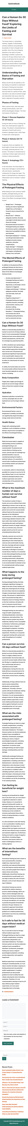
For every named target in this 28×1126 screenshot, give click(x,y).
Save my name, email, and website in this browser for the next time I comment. (15, 1036)
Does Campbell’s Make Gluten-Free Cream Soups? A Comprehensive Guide (12, 1072)
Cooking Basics (8, 991)
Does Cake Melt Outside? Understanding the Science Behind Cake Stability (12, 1107)
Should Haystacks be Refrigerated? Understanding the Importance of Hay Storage (13, 1099)
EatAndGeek (14, 4)
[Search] (4, 1058)
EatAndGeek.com (17, 1121)
